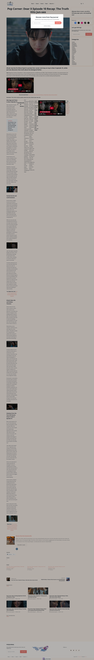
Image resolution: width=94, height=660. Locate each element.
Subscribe (58, 22)
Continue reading (47, 25)
